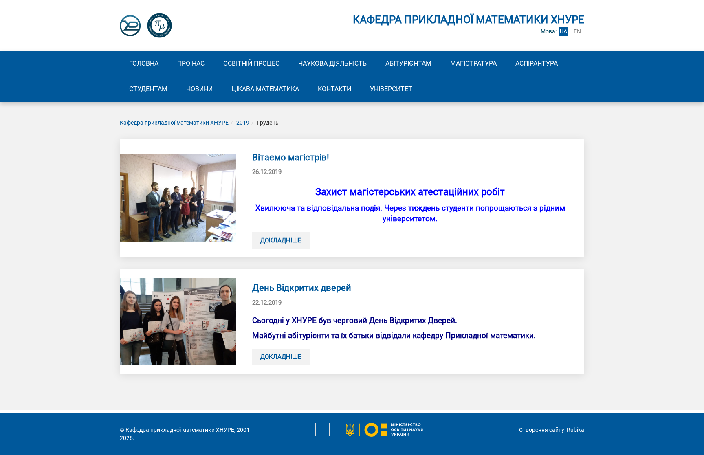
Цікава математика (265, 89)
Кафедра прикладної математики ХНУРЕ (174, 122)
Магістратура (473, 63)
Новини (199, 89)
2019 (242, 122)
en (577, 31)
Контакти (334, 89)
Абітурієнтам (408, 63)
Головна (143, 63)
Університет (391, 89)
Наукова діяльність (332, 63)
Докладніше (280, 240)
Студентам (148, 89)
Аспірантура (536, 63)
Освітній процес (251, 63)
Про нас (191, 63)
